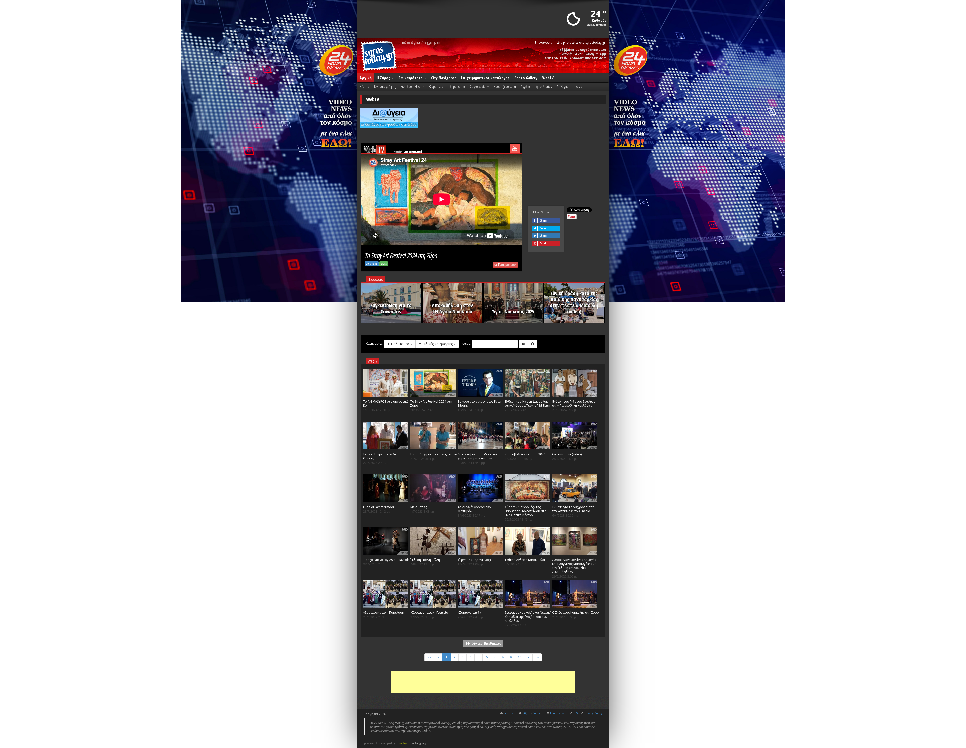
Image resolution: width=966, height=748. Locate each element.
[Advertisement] (483, 682)
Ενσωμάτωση (507, 264)
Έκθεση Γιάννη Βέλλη (425, 560)
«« (429, 657)
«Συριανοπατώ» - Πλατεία (429, 612)
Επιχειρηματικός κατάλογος (485, 78)
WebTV (548, 78)
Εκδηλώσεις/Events (412, 86)
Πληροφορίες (456, 86)
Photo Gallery (525, 78)
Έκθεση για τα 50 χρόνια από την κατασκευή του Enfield (573, 509)
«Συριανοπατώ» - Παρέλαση (383, 612)
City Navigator (443, 78)
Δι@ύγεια (563, 86)
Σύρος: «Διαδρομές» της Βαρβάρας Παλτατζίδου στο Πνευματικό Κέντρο (525, 511)
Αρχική (366, 78)
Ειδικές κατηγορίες (437, 343)
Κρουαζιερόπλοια (505, 86)
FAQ (524, 713)
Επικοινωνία (543, 42)
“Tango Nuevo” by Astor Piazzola (386, 560)
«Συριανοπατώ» (469, 612)
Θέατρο (364, 86)
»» (537, 657)
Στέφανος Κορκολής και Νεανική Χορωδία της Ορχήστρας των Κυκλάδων (528, 616)
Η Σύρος (384, 78)
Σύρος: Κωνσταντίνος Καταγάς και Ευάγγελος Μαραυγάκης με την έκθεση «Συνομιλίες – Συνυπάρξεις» (574, 566)
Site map (509, 713)
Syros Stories (543, 86)
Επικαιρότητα (411, 78)
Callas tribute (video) (567, 454)
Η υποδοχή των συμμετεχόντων (433, 454)
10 (519, 657)
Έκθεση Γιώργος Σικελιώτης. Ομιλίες (383, 456)
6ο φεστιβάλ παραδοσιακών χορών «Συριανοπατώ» (478, 456)
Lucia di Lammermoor (378, 507)
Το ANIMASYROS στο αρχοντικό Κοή (386, 403)
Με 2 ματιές (418, 507)
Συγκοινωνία (478, 86)
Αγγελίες (525, 86)
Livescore (579, 86)
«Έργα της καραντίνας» (474, 560)
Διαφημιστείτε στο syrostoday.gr (581, 42)
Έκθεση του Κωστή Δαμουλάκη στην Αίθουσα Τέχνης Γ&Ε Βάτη (527, 403)
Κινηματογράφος (385, 86)
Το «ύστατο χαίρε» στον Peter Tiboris (480, 403)
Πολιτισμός (400, 343)
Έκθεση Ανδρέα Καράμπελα (525, 560)
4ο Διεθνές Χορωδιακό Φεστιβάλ (474, 509)
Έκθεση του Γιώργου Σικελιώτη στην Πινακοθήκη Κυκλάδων (574, 403)
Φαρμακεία (436, 86)
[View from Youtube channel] (515, 148)
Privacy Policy (593, 713)
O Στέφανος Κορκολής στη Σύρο (575, 612)
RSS (575, 713)
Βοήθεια (537, 713)
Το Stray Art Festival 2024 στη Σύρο (431, 403)
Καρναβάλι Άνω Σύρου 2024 (525, 454)
